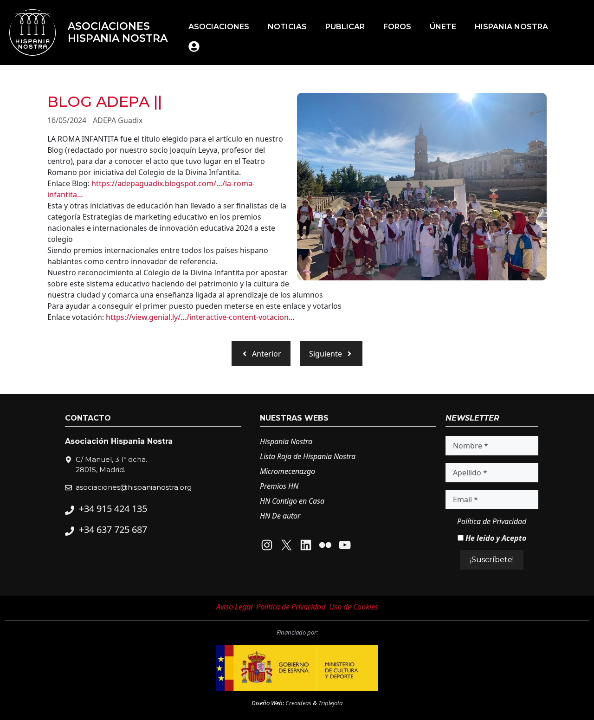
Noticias (287, 26)
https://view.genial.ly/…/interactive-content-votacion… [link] (200, 317)
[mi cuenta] (194, 46)
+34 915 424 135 (113, 508)
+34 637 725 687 (113, 529)
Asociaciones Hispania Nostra (118, 32)
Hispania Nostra (511, 26)
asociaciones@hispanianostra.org (134, 487)
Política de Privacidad (491, 521)
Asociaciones (218, 26)
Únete (443, 26)
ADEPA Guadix (117, 120)
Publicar (345, 26)
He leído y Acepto (495, 538)
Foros (397, 26)
